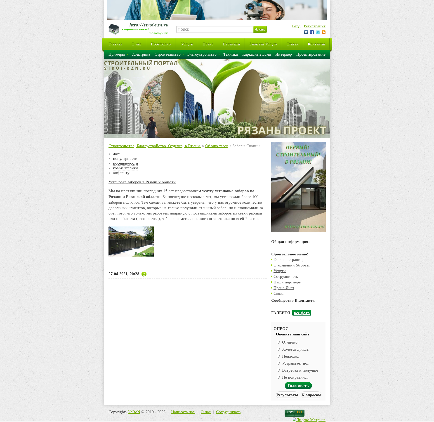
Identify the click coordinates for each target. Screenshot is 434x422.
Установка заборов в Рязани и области (142, 182)
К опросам (311, 395)
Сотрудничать (286, 276)
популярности (125, 158)
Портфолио (161, 44)
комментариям (125, 168)
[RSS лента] (324, 32)
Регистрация (315, 26)
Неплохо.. (290, 356)
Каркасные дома (256, 54)
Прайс (208, 44)
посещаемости (125, 163)
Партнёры (231, 44)
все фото (302, 313)
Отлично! (290, 342)
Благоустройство (202, 54)
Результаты (287, 395)
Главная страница (289, 259)
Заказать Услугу (263, 44)
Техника (230, 54)
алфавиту (121, 172)
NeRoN (134, 412)
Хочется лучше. (295, 349)
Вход (296, 26)
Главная (115, 44)
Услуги (186, 44)
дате (116, 153)
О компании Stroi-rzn (292, 265)
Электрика (141, 54)
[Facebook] (312, 32)
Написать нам (183, 412)
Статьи (292, 44)
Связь (278, 293)
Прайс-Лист (284, 287)
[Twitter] (318, 32)
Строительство (168, 54)
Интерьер (283, 54)
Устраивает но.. (295, 363)
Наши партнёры (288, 282)
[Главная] (140, 35)
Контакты (316, 44)
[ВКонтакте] (306, 32)
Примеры (116, 54)
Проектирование (311, 54)
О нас (137, 44)
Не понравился (294, 377)
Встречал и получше (299, 370)
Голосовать (298, 385)
